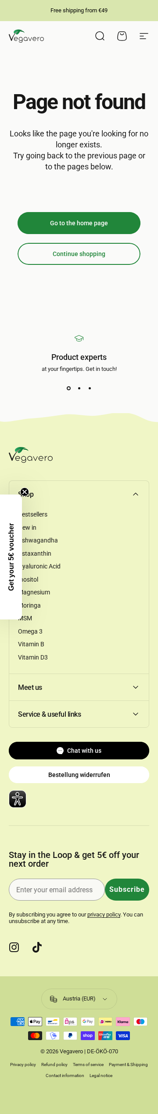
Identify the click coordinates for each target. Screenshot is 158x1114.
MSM (25, 618)
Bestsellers (32, 514)
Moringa (29, 605)
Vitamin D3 (33, 657)
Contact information (65, 1075)
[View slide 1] (68, 388)
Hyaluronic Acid (39, 566)
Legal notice (101, 1075)
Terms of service (88, 1064)
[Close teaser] (24, 491)
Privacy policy (23, 1064)
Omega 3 (30, 631)
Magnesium (34, 592)
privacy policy (103, 914)
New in (27, 527)
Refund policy (54, 1064)
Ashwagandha (38, 540)
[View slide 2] (79, 388)
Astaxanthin (34, 553)
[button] (11, 557)
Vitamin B (31, 644)
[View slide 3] (89, 388)
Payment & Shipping (128, 1064)
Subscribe (127, 889)
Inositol (28, 579)
